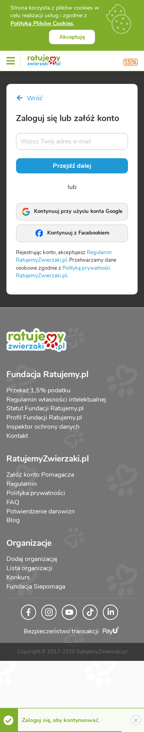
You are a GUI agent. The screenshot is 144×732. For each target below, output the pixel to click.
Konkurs (18, 577)
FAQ (12, 502)
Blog (13, 520)
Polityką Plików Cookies (41, 23)
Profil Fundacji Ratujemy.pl (44, 417)
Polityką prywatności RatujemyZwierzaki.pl (63, 272)
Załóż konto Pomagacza (40, 474)
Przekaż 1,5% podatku (38, 390)
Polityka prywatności (35, 493)
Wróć (34, 98)
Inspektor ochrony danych (43, 426)
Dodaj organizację (31, 559)
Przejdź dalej (72, 165)
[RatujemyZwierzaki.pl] (44, 58)
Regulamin (21, 483)
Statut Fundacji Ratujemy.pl (45, 408)
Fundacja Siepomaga (35, 586)
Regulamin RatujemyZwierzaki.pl (64, 256)
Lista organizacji (29, 568)
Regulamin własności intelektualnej (56, 399)
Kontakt (17, 436)
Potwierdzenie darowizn (40, 511)
